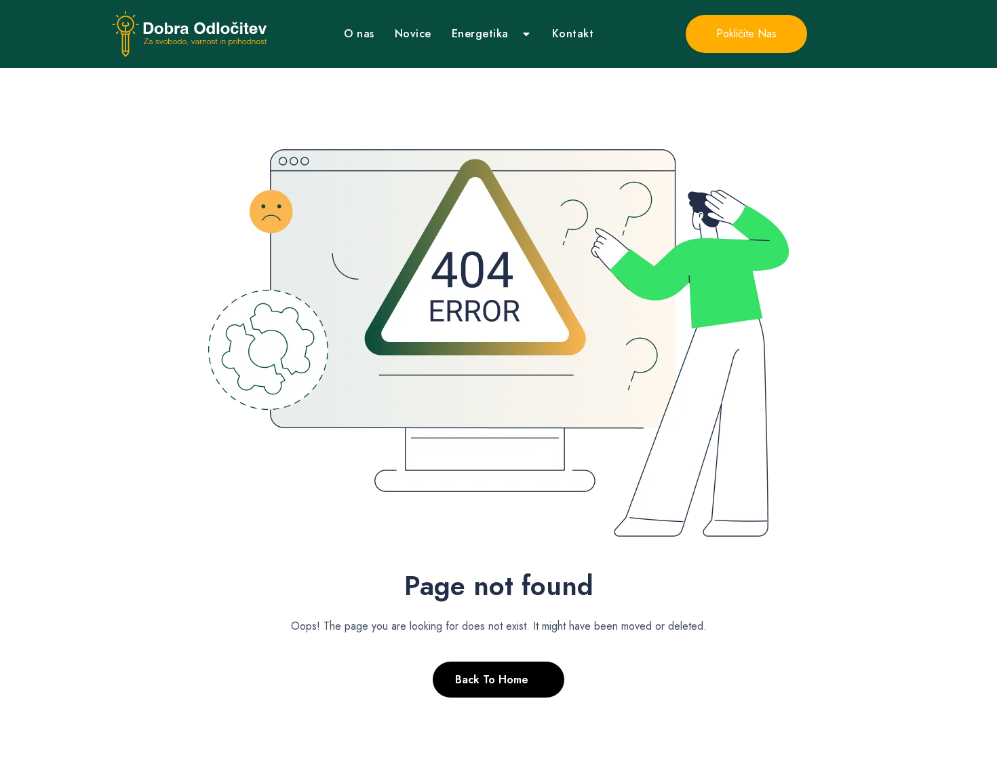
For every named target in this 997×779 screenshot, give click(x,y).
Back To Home (491, 679)
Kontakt (573, 33)
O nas (359, 33)
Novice (413, 33)
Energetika (480, 33)
